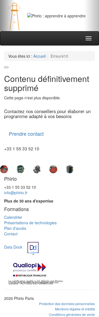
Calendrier (13, 217)
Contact (11, 233)
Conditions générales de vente (72, 314)
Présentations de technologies (30, 222)
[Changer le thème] (6, 67)
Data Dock (13, 247)
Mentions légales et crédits (75, 309)
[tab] (43, 24)
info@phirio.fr (16, 192)
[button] (7, 15)
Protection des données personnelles (67, 303)
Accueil (39, 56)
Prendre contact (26, 133)
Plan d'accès (15, 228)
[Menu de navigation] (88, 38)
